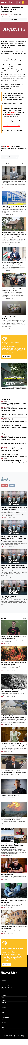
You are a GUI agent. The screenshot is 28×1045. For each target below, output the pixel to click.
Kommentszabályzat (6, 1036)
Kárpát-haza (4, 1014)
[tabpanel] (14, 550)
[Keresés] (20, 2)
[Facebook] (2, 988)
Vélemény (4, 1000)
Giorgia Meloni (4, 157)
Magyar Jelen (4, 14)
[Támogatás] (23, 2)
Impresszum (3, 980)
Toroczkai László (13, 157)
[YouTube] (5, 988)
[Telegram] (12, 988)
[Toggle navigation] (26, 2)
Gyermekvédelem (6, 1017)
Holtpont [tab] (12, 485)
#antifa (13, 112)
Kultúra (3, 1024)
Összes (23, 163)
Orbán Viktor (16, 156)
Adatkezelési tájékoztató (15, 1036)
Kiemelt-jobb (8, 156)
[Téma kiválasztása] (17, 2)
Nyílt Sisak (4, 1002)
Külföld (3, 1010)
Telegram (9, 146)
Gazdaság (4, 1022)
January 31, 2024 (6, 132)
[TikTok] (15, 988)
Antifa (2, 156)
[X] (9, 988)
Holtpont (4, 1007)
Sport (3, 1027)
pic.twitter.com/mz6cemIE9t (11, 126)
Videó (3, 1012)
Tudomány (4, 1029)
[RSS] (18, 988)
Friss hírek (4, 995)
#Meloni (8, 114)
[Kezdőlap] (6, 2)
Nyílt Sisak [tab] (4, 485)
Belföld (3, 1005)
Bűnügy (10, 14)
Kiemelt (3, 997)
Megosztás (14, 19)
